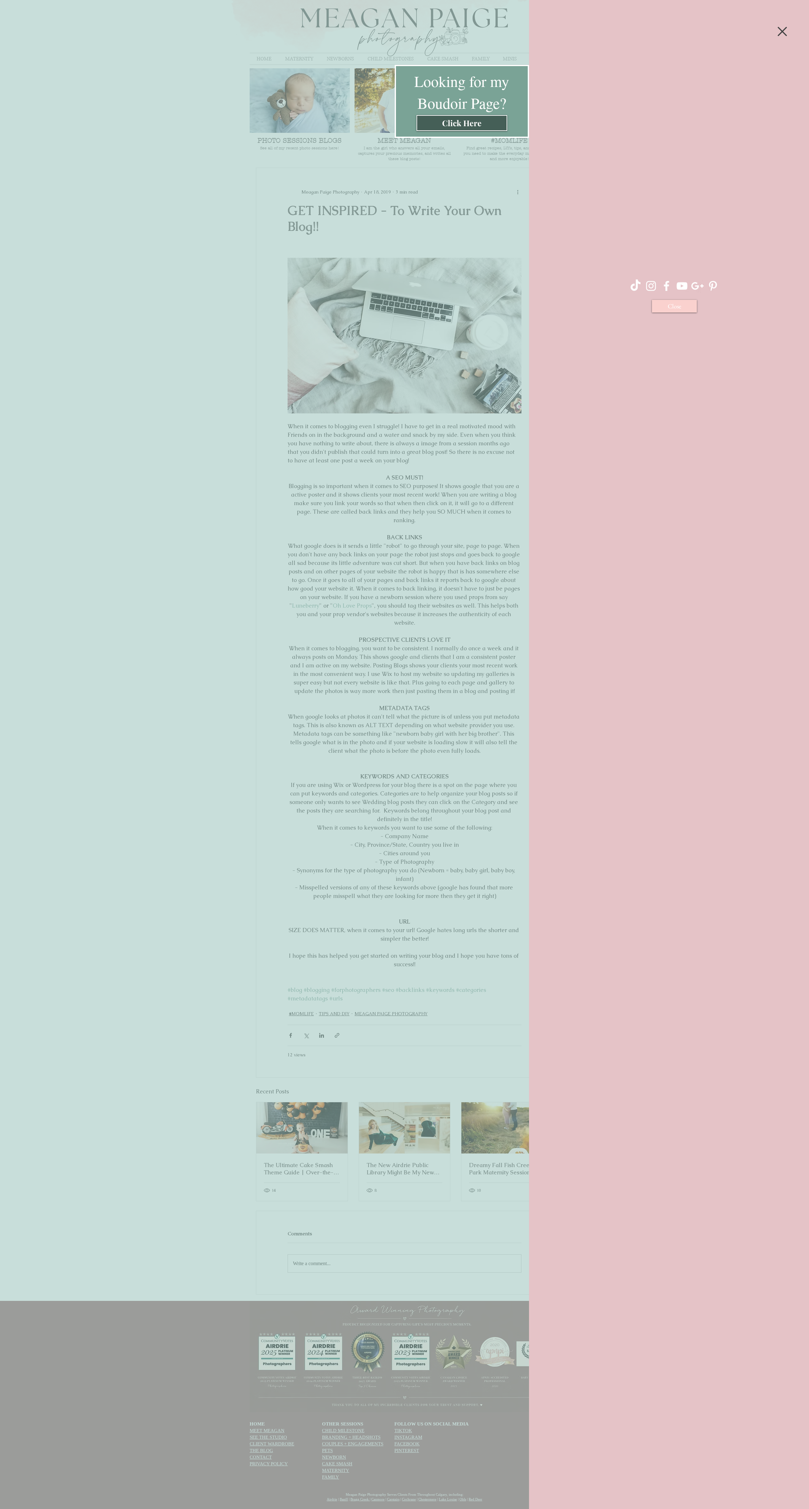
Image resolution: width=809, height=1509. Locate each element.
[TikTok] (635, 286)
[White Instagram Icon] (651, 286)
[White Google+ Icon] (697, 286)
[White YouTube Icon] (682, 286)
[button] (782, 31)
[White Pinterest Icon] (713, 286)
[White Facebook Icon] (666, 286)
